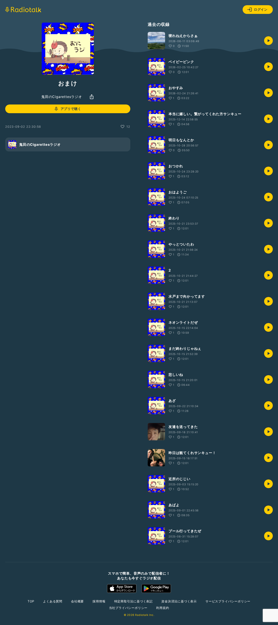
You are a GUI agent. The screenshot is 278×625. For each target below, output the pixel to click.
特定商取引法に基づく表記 (133, 601)
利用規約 (162, 608)
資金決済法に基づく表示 (179, 601)
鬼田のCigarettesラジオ (61, 96)
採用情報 (99, 601)
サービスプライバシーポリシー (227, 601)
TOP (31, 601)
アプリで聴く (71, 109)
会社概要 (77, 601)
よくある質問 (52, 601)
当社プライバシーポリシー (128, 608)
